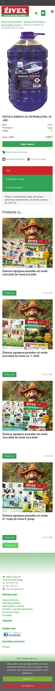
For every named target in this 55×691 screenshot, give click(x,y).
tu (31, 673)
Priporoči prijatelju (14, 187)
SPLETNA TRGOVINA (11, 22)
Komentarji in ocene (15, 179)
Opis (8, 170)
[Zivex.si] (15, 10)
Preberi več (9, 293)
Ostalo (50, 128)
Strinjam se (27, 679)
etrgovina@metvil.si (15, 589)
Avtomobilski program (11, 25)
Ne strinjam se (27, 686)
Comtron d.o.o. (34, 658)
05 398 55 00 (12, 583)
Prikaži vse (10, 545)
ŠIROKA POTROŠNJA (34, 22)
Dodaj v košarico (28, 144)
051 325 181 (12, 586)
